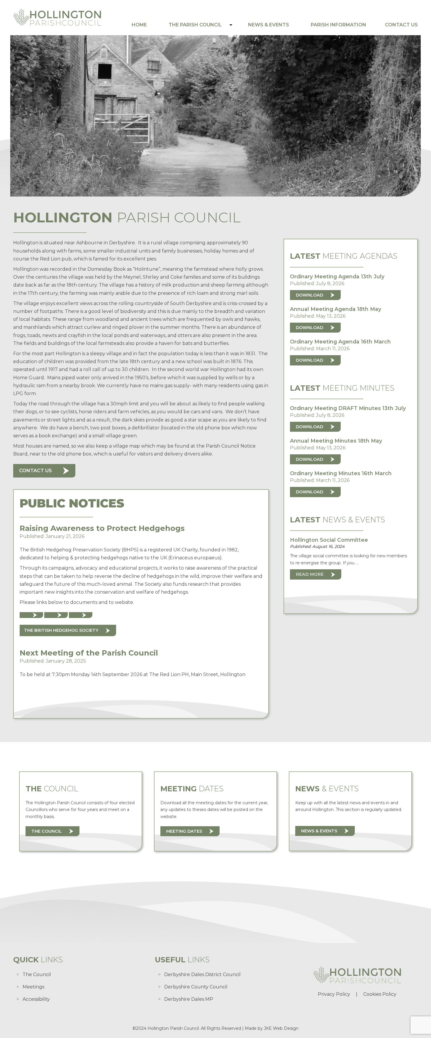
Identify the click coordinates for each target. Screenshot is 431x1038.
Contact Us (401, 25)
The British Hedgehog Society (61, 630)
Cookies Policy (379, 994)
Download (309, 295)
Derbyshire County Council (196, 987)
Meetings (33, 987)
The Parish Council (195, 25)
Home (139, 25)
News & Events (268, 25)
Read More (310, 574)
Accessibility (36, 999)
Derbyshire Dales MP (188, 999)
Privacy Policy (334, 994)
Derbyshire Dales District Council (202, 974)
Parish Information (338, 25)
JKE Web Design (281, 1028)
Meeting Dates (184, 831)
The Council (46, 831)
